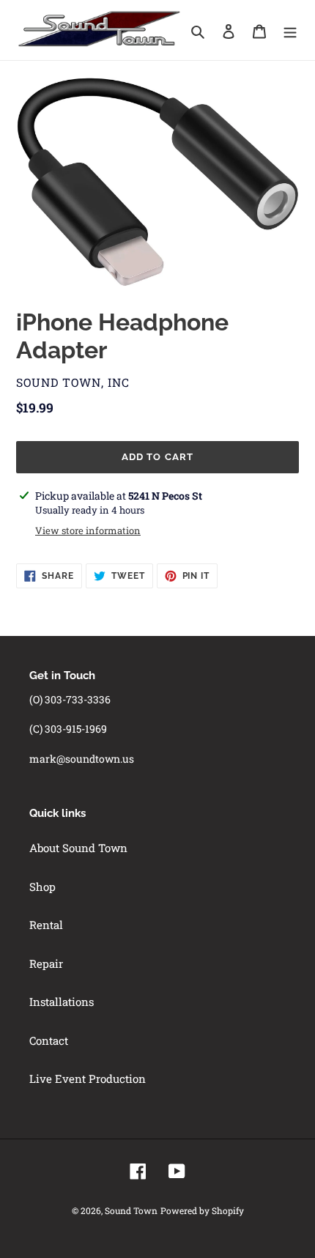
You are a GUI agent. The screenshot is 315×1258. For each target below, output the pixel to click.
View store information (88, 530)
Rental (46, 924)
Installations (61, 1001)
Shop (42, 886)
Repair (46, 963)
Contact (48, 1040)
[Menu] (290, 30)
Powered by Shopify (202, 1210)
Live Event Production (87, 1078)
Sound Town (131, 1210)
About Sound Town (78, 847)
